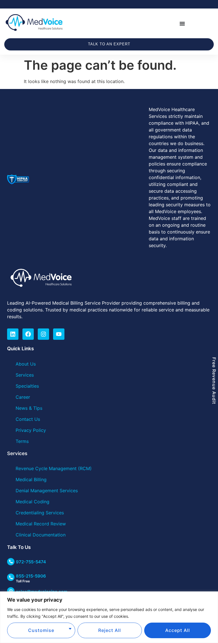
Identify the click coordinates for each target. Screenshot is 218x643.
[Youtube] (58, 334)
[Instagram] (43, 334)
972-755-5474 (31, 562)
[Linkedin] (12, 334)
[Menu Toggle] (182, 23)
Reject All (109, 630)
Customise (41, 630)
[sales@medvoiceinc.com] (10, 591)
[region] (109, 617)
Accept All (177, 630)
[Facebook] (28, 334)
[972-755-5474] (10, 561)
